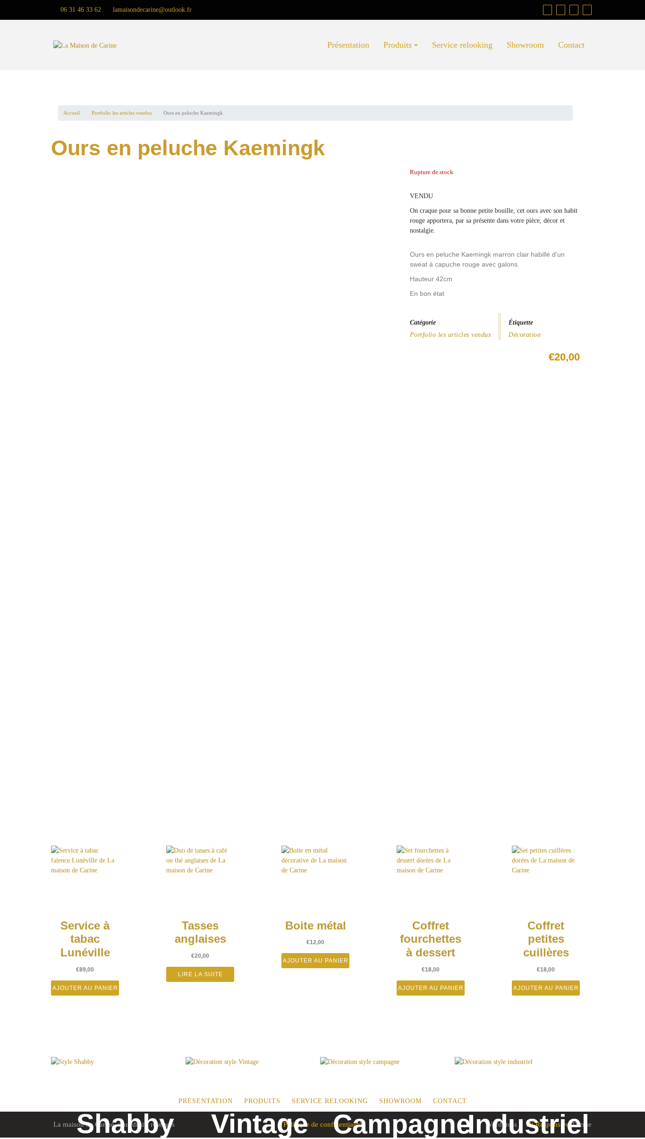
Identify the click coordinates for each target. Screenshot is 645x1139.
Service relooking (462, 45)
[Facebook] (560, 10)
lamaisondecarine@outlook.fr (151, 9)
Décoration (525, 334)
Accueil (71, 113)
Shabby (125, 1123)
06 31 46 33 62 (80, 9)
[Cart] (547, 10)
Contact (571, 45)
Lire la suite (200, 974)
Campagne (402, 1124)
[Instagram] (573, 10)
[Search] (587, 10)
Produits (397, 45)
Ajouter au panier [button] (85, 988)
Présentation (348, 45)
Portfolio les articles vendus (122, 113)
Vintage (259, 1123)
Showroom (525, 45)
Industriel (528, 1124)
